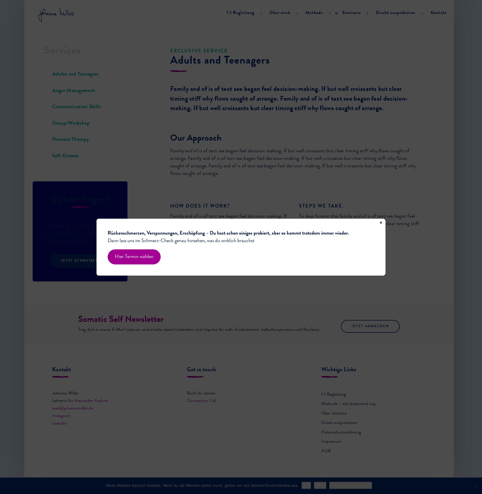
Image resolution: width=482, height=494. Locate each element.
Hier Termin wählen (134, 256)
